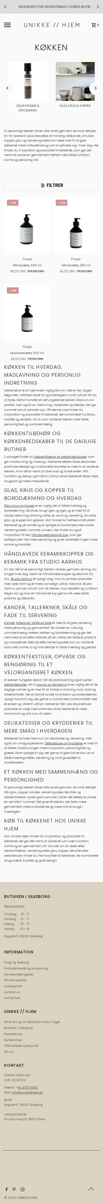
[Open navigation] (12, 25)
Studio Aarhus (21, 579)
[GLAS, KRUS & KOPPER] (75, 81)
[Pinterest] (13, 1189)
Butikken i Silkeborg (18, 1028)
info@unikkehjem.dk (27, 1092)
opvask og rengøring (51, 684)
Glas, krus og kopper (19, 505)
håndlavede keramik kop (50, 535)
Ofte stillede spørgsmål (21, 1045)
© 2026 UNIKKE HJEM (20, 1197)
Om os (9, 1051)
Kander (9, 623)
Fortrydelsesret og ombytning (26, 968)
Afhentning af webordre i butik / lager (32, 1022)
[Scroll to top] (91, 1189)
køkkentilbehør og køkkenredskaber (60, 457)
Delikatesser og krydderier (64, 743)
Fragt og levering (16, 962)
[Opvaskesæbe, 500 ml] (27, 313)
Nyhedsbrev (13, 1040)
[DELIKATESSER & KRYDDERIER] (27, 81)
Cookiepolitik (13, 986)
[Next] (97, 7)
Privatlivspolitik (15, 980)
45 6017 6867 (28, 1087)
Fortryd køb (12, 998)
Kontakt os (12, 992)
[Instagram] (21, 1189)
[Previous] (5, 7)
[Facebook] (6, 1189)
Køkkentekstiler (15, 684)
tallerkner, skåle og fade (33, 623)
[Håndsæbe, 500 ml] (27, 225)
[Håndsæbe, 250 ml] (76, 225)
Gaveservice (13, 1034)
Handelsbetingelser (19, 974)
